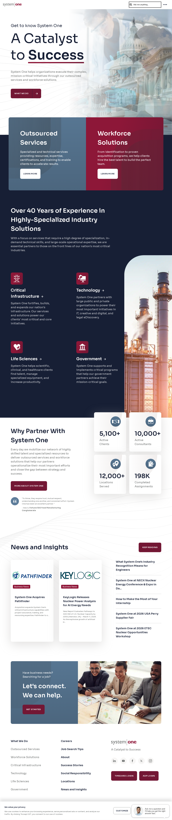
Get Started (33, 709)
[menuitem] (12, 4)
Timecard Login (124, 776)
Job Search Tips (72, 749)
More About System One (28, 486)
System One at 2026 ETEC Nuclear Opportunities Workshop (133, 632)
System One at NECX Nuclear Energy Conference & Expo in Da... (136, 584)
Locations (68, 781)
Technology (18, 773)
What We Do (19, 741)
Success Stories (72, 765)
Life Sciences (20, 781)
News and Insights (74, 789)
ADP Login (149, 776)
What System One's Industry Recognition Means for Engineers (135, 566)
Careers (66, 741)
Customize (122, 811)
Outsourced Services (25, 749)
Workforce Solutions (25, 757)
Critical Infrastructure (26, 765)
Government (19, 789)
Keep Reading (150, 547)
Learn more (30, 174)
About (65, 757)
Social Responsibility (76, 773)
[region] (86, 810)
